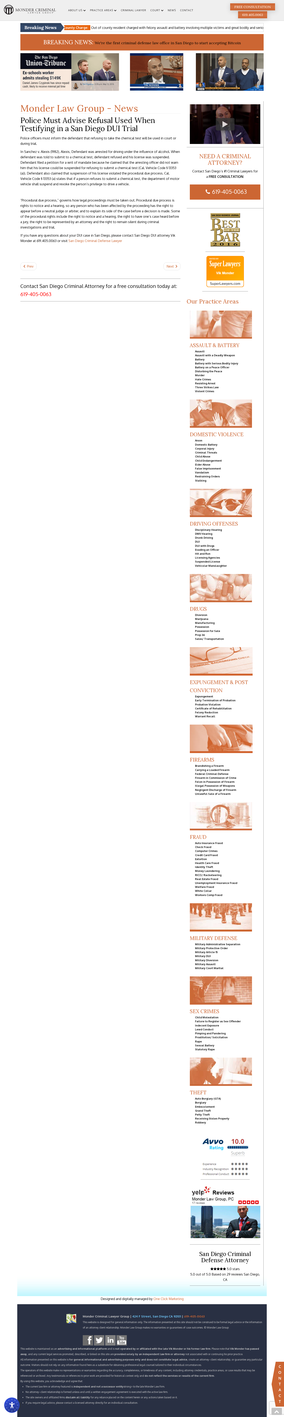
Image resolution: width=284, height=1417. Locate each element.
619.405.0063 (252, 15)
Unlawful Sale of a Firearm (213, 793)
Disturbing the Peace (208, 371)
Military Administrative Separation (217, 944)
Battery (200, 359)
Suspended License (207, 561)
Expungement (204, 696)
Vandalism (202, 472)
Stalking (200, 480)
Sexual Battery (204, 1045)
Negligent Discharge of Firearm (215, 789)
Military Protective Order (211, 948)
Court (155, 10)
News (172, 10)
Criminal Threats (206, 452)
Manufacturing (205, 622)
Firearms (202, 760)
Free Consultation (252, 7)
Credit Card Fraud (206, 855)
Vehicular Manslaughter (211, 565)
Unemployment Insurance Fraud (216, 883)
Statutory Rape (205, 1049)
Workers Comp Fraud (208, 895)
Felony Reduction (206, 712)
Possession (202, 626)
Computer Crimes (206, 851)
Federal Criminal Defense (211, 773)
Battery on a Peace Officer (212, 367)
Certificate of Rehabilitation (213, 708)
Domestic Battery (206, 444)
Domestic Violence (216, 434)
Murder (200, 375)
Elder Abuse (202, 464)
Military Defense (213, 938)
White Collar (203, 890)
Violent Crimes (204, 391)
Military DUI (203, 956)
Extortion (201, 859)
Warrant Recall (205, 716)
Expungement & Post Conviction (219, 686)
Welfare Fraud (204, 887)
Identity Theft (204, 867)
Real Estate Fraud (206, 879)
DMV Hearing (203, 533)
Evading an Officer (207, 549)
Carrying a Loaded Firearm (212, 770)
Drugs (198, 609)
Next (171, 266)
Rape (198, 1041)
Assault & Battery (214, 345)
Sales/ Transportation (209, 638)
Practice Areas (101, 10)
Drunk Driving (204, 537)
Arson (198, 440)
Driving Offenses (214, 524)
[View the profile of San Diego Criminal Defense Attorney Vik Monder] (225, 271)
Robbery (200, 1122)
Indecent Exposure (207, 1025)
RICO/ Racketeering (208, 875)
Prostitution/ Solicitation (211, 1037)
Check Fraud (203, 847)
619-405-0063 (229, 191)
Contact (186, 10)
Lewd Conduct (204, 1029)
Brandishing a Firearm (209, 765)
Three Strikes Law (207, 387)
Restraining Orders (207, 476)
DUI (197, 541)
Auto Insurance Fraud (209, 843)
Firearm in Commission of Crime (215, 777)
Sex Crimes (204, 1011)
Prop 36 (200, 635)
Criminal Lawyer (133, 10)
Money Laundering (207, 871)
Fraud (198, 837)
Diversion (201, 615)
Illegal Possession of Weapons (215, 785)
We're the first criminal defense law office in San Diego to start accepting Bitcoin (168, 43)
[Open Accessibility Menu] (12, 1405)
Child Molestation (207, 1017)
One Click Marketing (168, 1299)
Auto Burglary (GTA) (208, 1098)
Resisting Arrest (205, 383)
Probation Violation (208, 704)
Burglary (200, 1102)
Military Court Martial (209, 968)
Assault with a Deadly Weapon (215, 355)
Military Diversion (206, 960)
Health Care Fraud (207, 863)
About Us (75, 10)
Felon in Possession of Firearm (215, 781)
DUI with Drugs (204, 545)
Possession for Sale (207, 631)
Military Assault (205, 964)
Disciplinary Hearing (208, 529)
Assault (200, 351)
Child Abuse (202, 456)
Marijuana (201, 619)
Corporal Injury (204, 448)
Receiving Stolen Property (212, 1118)
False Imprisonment (208, 468)
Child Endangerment (208, 460)
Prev (29, 266)
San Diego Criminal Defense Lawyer (95, 241)
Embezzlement (205, 1106)
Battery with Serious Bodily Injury (216, 363)
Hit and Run (202, 553)
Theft (198, 1092)
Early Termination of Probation (215, 700)
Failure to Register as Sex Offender (218, 1021)
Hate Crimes (203, 379)
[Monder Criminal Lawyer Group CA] (30, 10)
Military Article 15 (206, 952)
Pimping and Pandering (210, 1033)
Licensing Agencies (207, 557)
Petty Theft (202, 1114)
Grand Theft (203, 1110)
